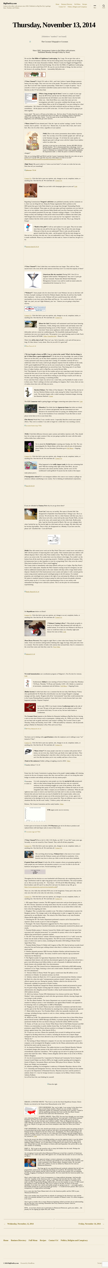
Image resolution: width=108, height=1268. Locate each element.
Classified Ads (51, 336)
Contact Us (27, 178)
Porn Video (56, 647)
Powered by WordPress (27, 1263)
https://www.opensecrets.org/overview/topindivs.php (40, 887)
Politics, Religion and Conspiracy (77, 7)
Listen (51, 396)
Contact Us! (62, 7)
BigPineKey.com (10, 3)
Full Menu (77, 4)
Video (45, 336)
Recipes (84, 4)
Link (75, 186)
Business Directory (66, 4)
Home (57, 4)
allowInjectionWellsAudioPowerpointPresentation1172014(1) (43, 159)
